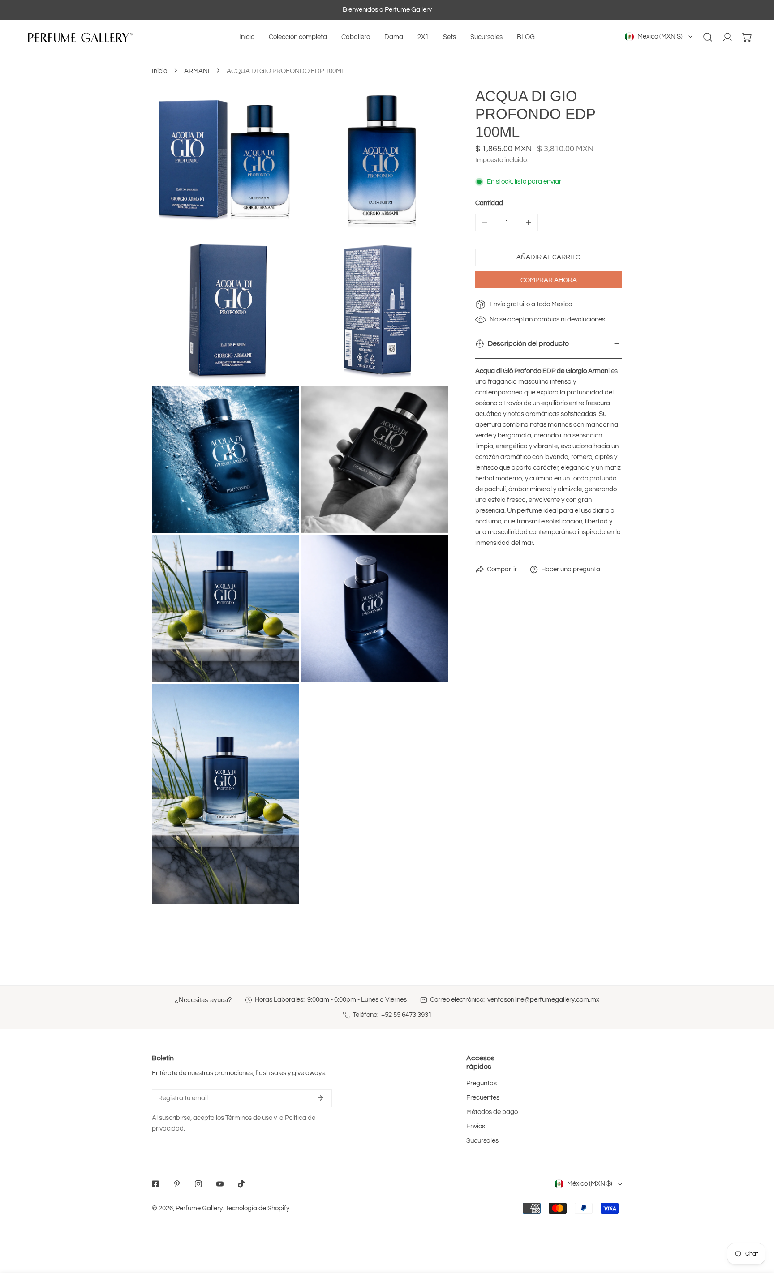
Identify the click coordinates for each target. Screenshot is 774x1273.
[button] (747, 37)
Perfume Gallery (199, 1208)
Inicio (159, 71)
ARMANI (197, 71)
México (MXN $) (660, 36)
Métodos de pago (492, 1112)
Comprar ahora (548, 279)
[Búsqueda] (708, 37)
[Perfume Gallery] (78, 37)
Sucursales (482, 1140)
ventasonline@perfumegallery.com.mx (543, 999)
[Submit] (320, 1097)
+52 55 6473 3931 (406, 1015)
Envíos (475, 1126)
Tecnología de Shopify (257, 1208)
